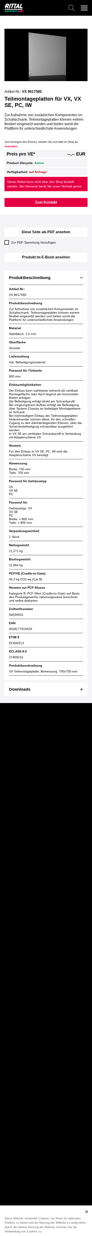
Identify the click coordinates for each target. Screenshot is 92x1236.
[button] (84, 8)
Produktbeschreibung (29, 277)
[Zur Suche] (50, 8)
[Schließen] (87, 1212)
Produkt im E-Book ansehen (46, 257)
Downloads (19, 689)
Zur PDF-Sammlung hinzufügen (33, 242)
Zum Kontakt (46, 202)
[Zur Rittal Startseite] (13, 11)
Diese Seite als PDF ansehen (46, 232)
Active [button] (39, 163)
